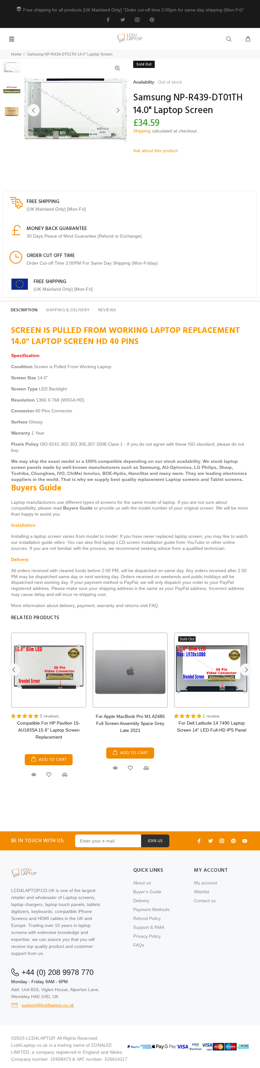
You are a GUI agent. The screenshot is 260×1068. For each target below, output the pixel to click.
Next (118, 110)
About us (142, 882)
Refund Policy (147, 918)
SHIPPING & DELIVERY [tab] (68, 310)
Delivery (141, 900)
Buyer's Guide (147, 891)
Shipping (142, 130)
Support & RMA (148, 927)
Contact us (205, 900)
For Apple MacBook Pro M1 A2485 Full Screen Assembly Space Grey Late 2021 (130, 723)
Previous (34, 110)
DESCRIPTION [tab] (24, 310)
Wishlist (201, 891)
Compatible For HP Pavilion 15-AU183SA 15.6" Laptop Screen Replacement (48, 730)
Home (16, 54)
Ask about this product (155, 150)
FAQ (153, 605)
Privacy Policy (147, 936)
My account (205, 882)
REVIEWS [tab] (107, 310)
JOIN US (155, 841)
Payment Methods (151, 909)
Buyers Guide (78, 507)
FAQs (138, 945)
